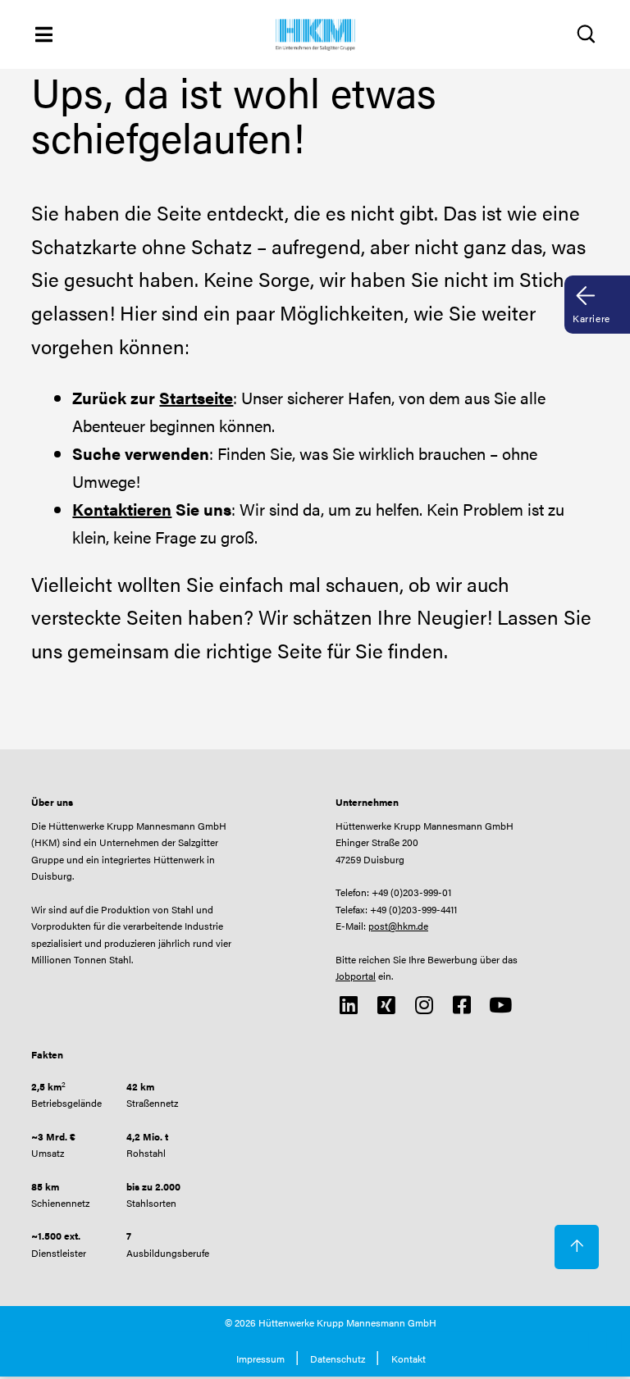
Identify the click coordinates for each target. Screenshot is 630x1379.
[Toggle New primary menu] (44, 34)
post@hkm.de (398, 925)
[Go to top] (577, 1247)
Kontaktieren (121, 509)
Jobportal (356, 975)
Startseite (196, 397)
